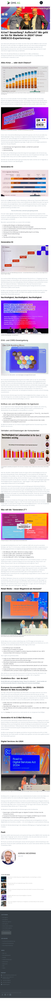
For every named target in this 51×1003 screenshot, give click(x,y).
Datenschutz (5, 961)
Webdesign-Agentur (6, 921)
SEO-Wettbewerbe (6, 955)
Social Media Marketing (7, 945)
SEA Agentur (5, 919)
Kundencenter (7, 932)
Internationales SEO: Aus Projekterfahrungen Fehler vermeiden (20, 883)
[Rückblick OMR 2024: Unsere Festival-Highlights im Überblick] (3, 897)
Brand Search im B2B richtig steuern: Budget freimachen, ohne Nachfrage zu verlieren (24, 877)
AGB (3, 965)
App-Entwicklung (6, 930)
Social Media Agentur (7, 928)
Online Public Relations (7, 926)
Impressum (4, 963)
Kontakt (4, 957)
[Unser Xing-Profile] (8, 995)
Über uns (4, 953)
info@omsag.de (6, 984)
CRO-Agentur (5, 923)
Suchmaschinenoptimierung (8, 941)
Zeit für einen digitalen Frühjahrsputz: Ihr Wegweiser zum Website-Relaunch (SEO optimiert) (26, 901)
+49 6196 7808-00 (6, 980)
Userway (8, 712)
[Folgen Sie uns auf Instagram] (5, 995)
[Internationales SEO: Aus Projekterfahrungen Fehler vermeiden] (3, 885)
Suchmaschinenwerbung (7, 943)
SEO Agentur (5, 917)
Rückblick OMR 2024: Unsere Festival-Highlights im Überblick (19, 895)
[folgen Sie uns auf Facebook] (2, 995)
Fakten (3, 968)
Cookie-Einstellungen (7, 959)
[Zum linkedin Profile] (11, 995)
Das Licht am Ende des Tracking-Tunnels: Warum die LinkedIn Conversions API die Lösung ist (26, 889)
